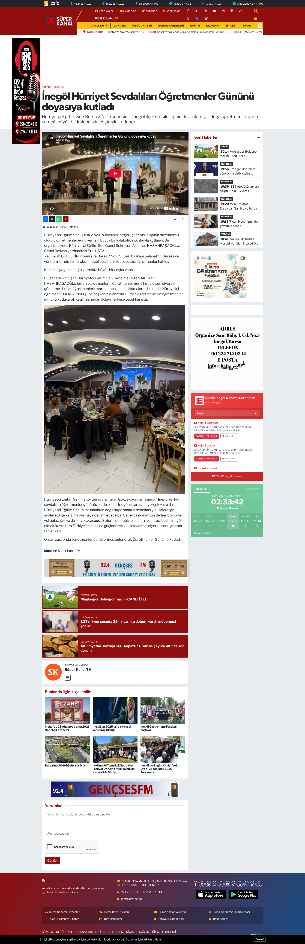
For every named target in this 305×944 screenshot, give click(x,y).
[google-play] (243, 894)
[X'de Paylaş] (52, 219)
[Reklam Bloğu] (227, 354)
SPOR (247, 25)
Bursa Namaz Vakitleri (172, 912)
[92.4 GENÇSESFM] (115, 789)
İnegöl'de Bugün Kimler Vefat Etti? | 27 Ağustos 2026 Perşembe (160, 769)
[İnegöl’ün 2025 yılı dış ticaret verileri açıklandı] (115, 710)
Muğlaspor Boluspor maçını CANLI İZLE (239, 154)
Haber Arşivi (220, 918)
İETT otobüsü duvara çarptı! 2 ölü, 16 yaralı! (239, 189)
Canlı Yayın (173, 11)
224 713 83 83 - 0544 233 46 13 (141, 892)
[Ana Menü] (254, 18)
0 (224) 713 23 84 (208, 436)
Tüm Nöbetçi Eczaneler (229, 476)
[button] (259, 25)
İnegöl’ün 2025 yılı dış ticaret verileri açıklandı (112, 728)
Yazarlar (151, 11)
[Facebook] (195, 884)
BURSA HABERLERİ (171, 25)
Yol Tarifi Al (230, 436)
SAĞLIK (144, 932)
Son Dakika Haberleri (171, 918)
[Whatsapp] (253, 884)
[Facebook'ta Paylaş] (45, 219)
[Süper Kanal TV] (60, 21)
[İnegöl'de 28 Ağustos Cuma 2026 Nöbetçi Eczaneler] (67, 710)
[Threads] (240, 884)
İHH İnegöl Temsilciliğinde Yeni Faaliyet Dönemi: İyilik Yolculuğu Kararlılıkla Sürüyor (114, 769)
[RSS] (259, 884)
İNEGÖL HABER (142, 25)
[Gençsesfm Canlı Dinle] (117, 568)
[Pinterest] (208, 884)
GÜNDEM (120, 25)
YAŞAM (225, 234)
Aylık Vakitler (204, 532)
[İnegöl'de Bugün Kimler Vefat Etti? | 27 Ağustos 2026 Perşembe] (162, 749)
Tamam (260, 939)
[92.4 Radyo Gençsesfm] (26, 91)
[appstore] (211, 894)
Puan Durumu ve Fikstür (64, 918)
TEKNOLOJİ (169, 932)
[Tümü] (258, 137)
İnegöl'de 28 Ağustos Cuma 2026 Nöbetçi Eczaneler (67, 728)
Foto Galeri (106, 11)
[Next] (246, 884)
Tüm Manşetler (113, 918)
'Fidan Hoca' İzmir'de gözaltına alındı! (239, 224)
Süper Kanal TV (78, 669)
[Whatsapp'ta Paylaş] (59, 219)
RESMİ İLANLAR (106, 18)
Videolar (130, 11)
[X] (202, 884)
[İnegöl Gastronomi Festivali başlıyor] (162, 710)
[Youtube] (227, 884)
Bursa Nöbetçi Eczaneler (64, 912)
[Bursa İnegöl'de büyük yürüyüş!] (67, 749)
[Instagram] (214, 884)
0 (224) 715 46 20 (208, 458)
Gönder (52, 860)
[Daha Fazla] (65, 219)
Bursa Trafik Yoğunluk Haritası (231, 912)
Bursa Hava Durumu (116, 912)
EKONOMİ (212, 25)
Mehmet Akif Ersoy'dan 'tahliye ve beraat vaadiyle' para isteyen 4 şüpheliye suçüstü (239, 206)
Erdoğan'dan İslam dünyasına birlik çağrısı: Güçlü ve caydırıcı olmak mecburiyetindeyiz (237, 171)
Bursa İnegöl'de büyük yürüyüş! (65, 765)
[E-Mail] (68, 678)
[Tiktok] (234, 884)
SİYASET (231, 25)
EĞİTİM (195, 25)
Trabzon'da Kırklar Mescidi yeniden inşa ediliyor (240, 241)
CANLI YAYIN (99, 25)
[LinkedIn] (221, 884)
